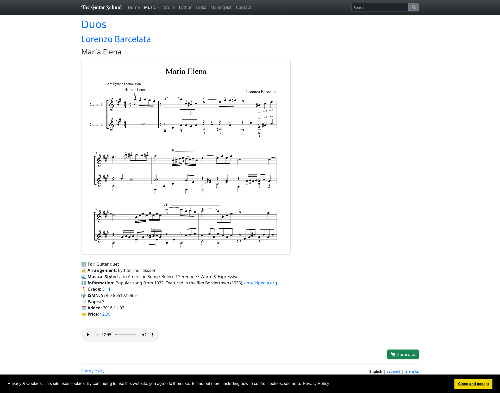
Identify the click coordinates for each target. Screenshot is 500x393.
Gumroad (405, 354)
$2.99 (105, 314)
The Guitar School (101, 7)
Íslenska (411, 371)
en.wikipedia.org (260, 283)
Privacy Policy (92, 370)
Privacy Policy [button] (316, 383)
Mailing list (221, 7)
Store (169, 7)
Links (201, 7)
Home (134, 7)
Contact (243, 7)
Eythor (185, 7)
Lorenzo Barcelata (116, 39)
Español (393, 371)
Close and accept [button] (473, 384)
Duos (94, 24)
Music (150, 7)
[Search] (413, 7)
